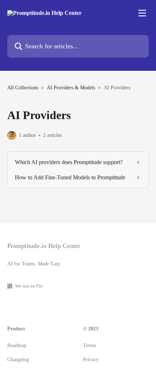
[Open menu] (142, 13)
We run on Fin (29, 286)
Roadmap (16, 345)
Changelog (18, 359)
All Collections (22, 87)
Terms (89, 345)
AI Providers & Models (71, 87)
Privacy (91, 359)
